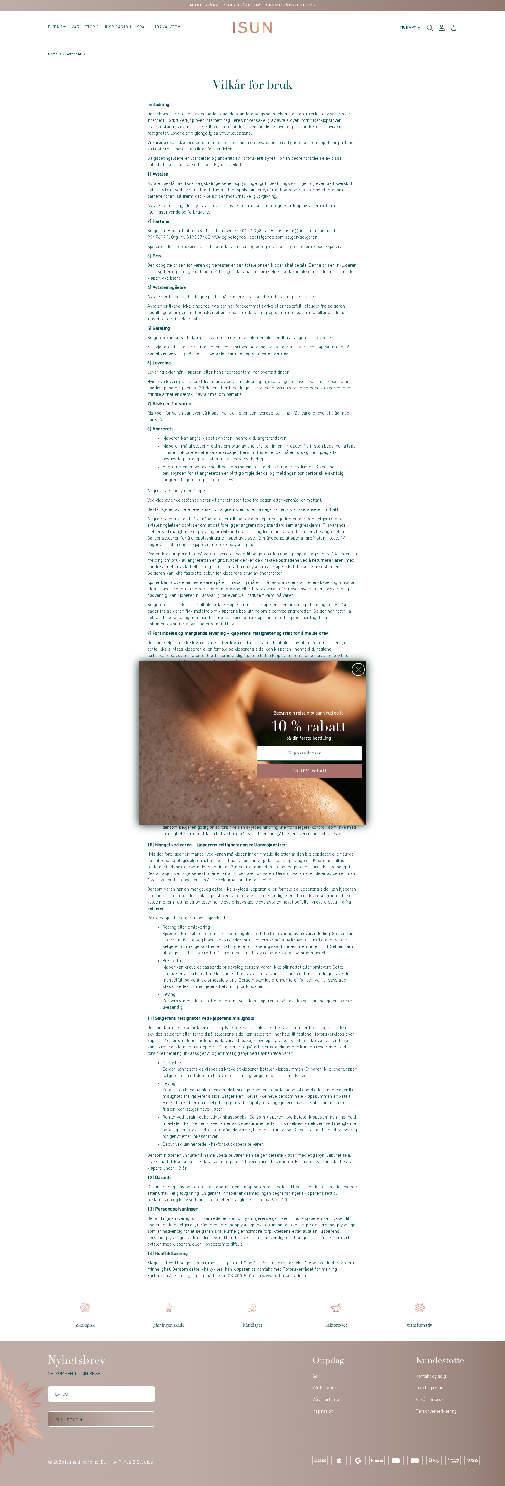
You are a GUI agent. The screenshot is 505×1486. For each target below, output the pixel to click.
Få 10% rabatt (309, 771)
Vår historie (85, 27)
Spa (141, 27)
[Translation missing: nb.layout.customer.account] (441, 27)
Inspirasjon (118, 27)
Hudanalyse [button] (164, 27)
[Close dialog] (358, 669)
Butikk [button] (55, 27)
